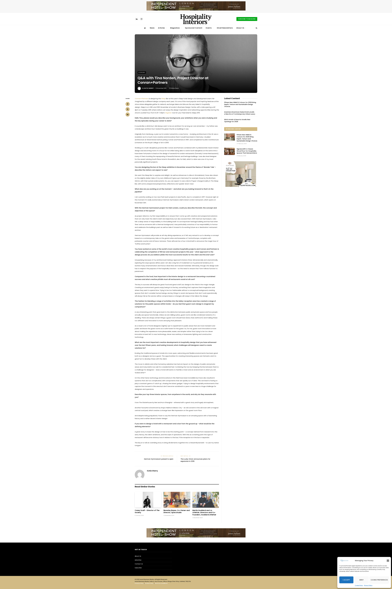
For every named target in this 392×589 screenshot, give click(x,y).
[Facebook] (128, 104)
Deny (361, 580)
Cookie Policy (359, 585)
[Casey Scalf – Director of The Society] (148, 500)
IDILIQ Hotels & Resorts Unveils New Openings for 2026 (237, 121)
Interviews (141, 72)
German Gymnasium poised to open (158, 459)
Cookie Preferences (379, 580)
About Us (240, 28)
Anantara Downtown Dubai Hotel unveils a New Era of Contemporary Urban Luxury (239, 113)
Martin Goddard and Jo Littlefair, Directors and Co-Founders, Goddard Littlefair (204, 512)
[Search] (256, 28)
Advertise (138, 560)
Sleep (163, 98)
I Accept (346, 580)
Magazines (175, 28)
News (152, 28)
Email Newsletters (225, 28)
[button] (388, 561)
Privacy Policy (368, 585)
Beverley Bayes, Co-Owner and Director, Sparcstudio (177, 511)
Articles (161, 28)
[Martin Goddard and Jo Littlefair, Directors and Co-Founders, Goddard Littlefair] (205, 500)
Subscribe (138, 568)
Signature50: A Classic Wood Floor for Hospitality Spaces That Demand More (247, 151)
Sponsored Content (193, 28)
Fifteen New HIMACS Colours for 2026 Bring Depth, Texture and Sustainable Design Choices (240, 104)
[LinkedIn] (128, 114)
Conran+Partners (141, 98)
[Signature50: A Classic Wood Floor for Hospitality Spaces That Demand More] (229, 151)
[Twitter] (128, 109)
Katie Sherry (149, 88)
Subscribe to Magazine (247, 19)
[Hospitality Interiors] (196, 19)
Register (168, 113)
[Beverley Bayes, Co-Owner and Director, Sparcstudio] (177, 500)
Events (209, 28)
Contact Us (139, 564)
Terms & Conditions (161, 583)
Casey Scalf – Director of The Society (147, 511)
